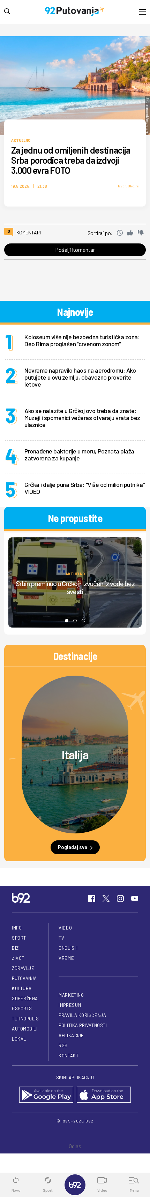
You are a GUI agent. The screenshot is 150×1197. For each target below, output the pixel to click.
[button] (66, 620)
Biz (15, 948)
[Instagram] (120, 898)
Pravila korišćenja (82, 1015)
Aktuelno (20, 140)
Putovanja (24, 978)
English (68, 948)
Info (17, 928)
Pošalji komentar (75, 249)
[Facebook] (91, 898)
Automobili (24, 1029)
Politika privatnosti (83, 1025)
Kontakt (68, 1055)
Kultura (22, 988)
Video (65, 928)
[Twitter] (106, 898)
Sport (19, 938)
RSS (63, 1045)
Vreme (66, 958)
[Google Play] (46, 1095)
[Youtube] (134, 898)
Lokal (19, 1039)
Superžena (25, 998)
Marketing (71, 995)
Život (18, 958)
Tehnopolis (25, 1018)
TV (61, 938)
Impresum (70, 1005)
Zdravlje (23, 968)
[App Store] (104, 1095)
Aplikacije (71, 1035)
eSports (22, 1008)
